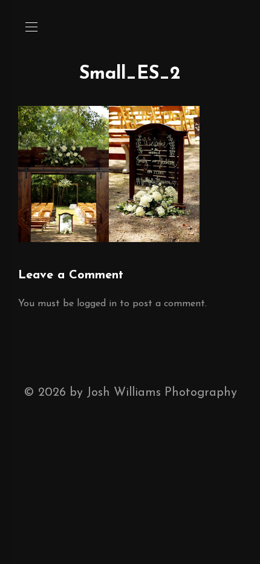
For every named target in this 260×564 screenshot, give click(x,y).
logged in (97, 304)
